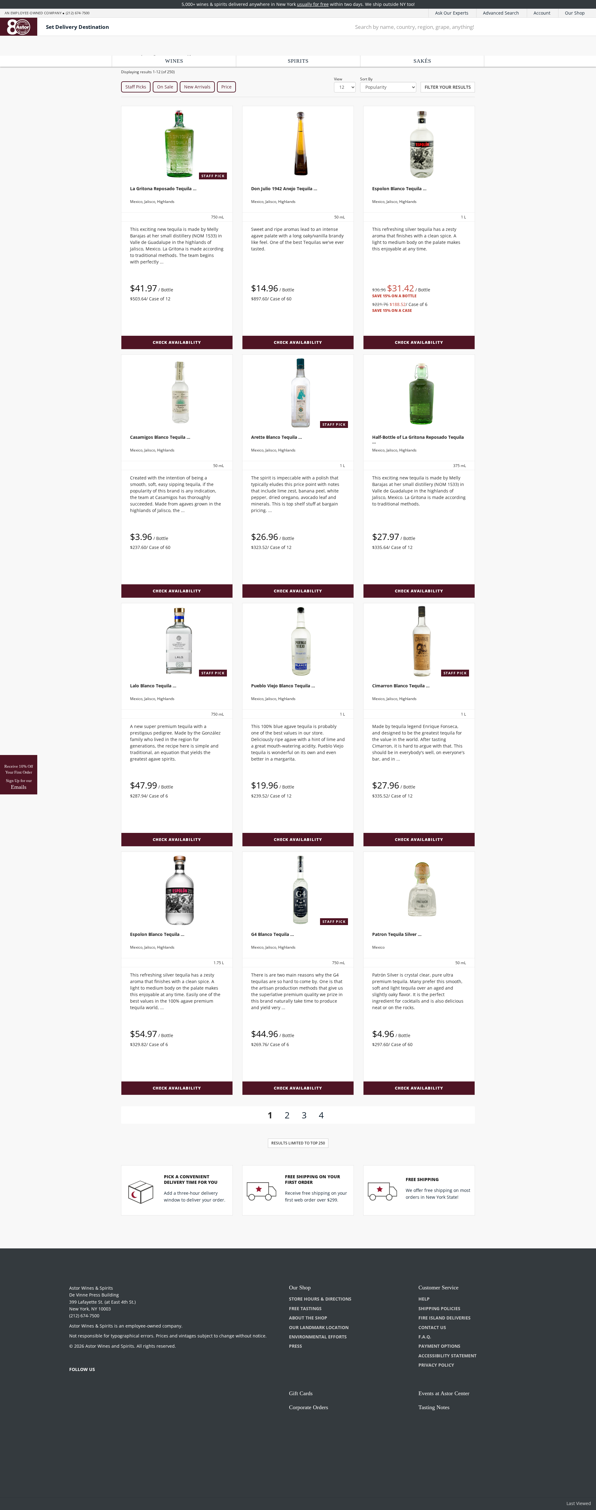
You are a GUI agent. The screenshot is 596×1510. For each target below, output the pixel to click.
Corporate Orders (308, 1407)
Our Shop (575, 13)
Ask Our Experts (451, 13)
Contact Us (432, 1327)
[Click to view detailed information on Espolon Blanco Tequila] (419, 144)
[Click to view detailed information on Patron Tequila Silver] (419, 890)
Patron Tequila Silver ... (397, 934)
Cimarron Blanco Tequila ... (401, 686)
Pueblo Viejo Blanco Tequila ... (283, 686)
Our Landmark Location (319, 1327)
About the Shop (308, 1318)
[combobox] (456, 27)
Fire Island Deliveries (444, 1318)
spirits (298, 61)
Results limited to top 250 (298, 1143)
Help (424, 1299)
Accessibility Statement (447, 1356)
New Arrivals (197, 87)
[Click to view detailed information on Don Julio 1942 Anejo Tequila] (298, 144)
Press (295, 1346)
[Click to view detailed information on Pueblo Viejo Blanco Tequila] (298, 641)
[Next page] (334, 1115)
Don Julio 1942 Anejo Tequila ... (284, 188)
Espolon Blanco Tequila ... (399, 188)
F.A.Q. (424, 1337)
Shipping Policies (439, 1308)
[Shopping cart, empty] (581, 27)
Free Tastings (305, 1308)
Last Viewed (579, 1503)
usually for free (313, 4)
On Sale (165, 87)
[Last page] (346, 1115)
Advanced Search (501, 13)
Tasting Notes (433, 1407)
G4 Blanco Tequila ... (272, 934)
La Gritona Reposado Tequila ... (163, 188)
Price (226, 87)
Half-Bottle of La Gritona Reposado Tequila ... (418, 439)
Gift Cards (301, 1393)
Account (542, 13)
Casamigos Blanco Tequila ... (160, 437)
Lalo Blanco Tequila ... (153, 686)
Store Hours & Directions (320, 1299)
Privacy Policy (436, 1365)
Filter (448, 87)
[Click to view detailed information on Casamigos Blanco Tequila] (177, 393)
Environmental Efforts (318, 1337)
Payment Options (439, 1346)
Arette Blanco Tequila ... (276, 437)
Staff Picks (135, 87)
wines (174, 61)
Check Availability (177, 342)
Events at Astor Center (443, 1393)
